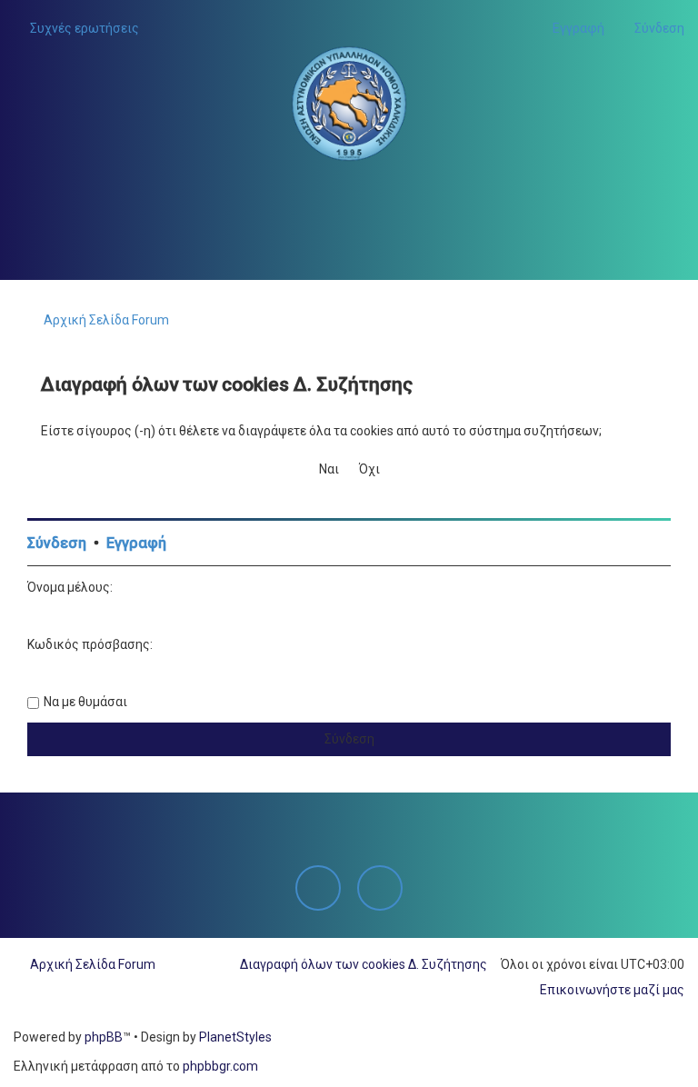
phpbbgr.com (220, 1066)
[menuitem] (76, 28)
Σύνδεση (56, 543)
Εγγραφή (136, 543)
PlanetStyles (235, 1037)
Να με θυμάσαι (85, 701)
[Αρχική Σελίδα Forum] (349, 103)
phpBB (104, 1037)
